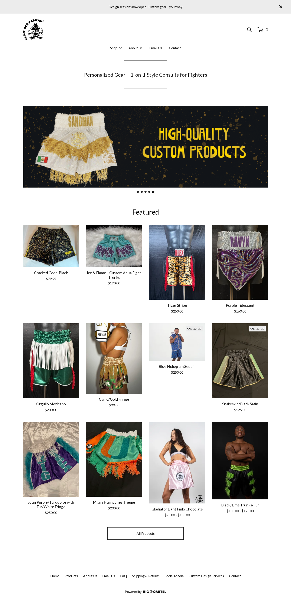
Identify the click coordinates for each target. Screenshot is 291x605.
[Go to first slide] (262, 146)
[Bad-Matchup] (33, 29)
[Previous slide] (28, 146)
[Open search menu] (249, 29)
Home (54, 576)
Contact (175, 48)
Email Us (155, 48)
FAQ (123, 576)
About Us (135, 48)
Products (71, 576)
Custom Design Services (206, 576)
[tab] (138, 192)
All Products (146, 533)
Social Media (174, 576)
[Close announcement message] (280, 6)
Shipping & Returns (146, 576)
